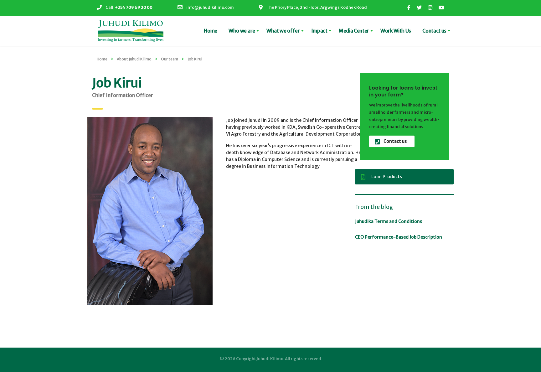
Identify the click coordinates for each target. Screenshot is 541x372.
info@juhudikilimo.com (210, 7)
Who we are (242, 31)
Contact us (434, 31)
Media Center (354, 31)
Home (210, 31)
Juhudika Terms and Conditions (388, 221)
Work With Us (395, 31)
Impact (319, 31)
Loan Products (386, 176)
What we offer (283, 31)
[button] (150, 211)
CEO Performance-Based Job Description (398, 237)
